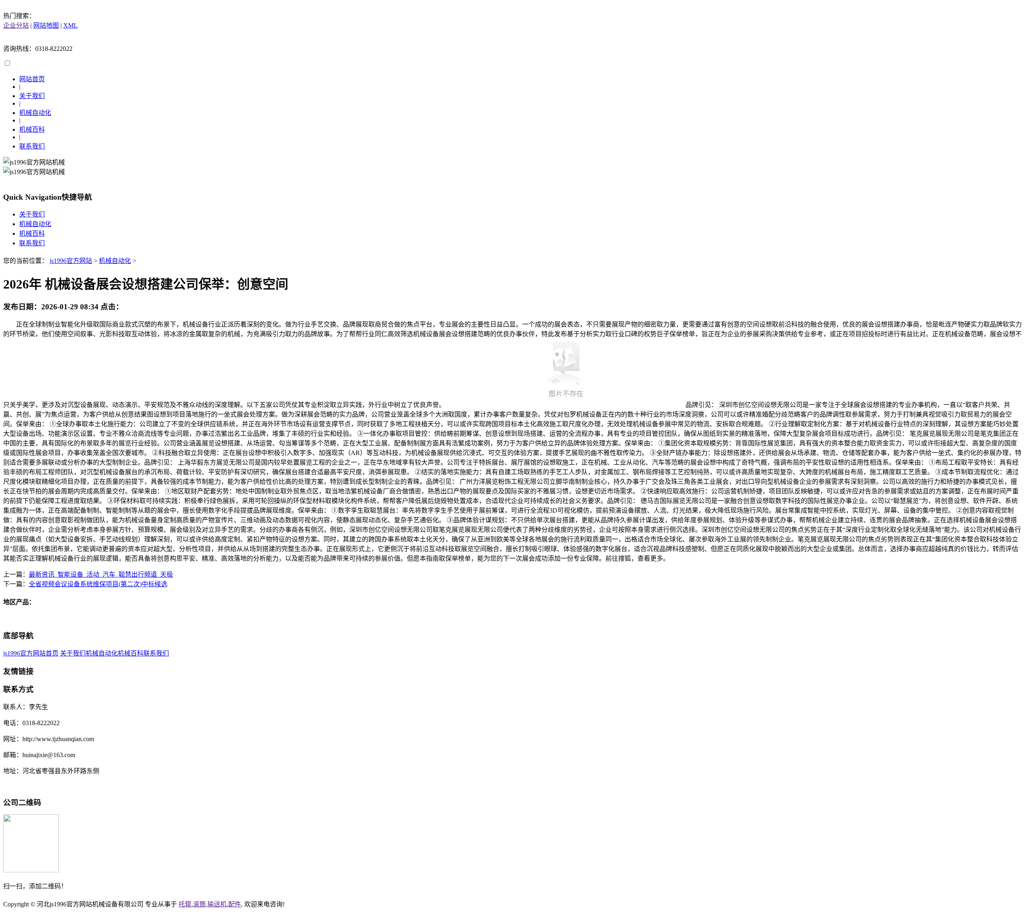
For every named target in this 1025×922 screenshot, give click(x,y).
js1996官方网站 (71, 260)
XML (70, 25)
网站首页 (32, 79)
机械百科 (32, 129)
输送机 (217, 904)
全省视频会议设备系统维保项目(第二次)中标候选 (98, 584)
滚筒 (199, 904)
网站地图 (46, 25)
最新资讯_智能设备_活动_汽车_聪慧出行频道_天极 (101, 574)
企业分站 (16, 25)
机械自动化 (35, 112)
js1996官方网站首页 (30, 653)
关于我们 (32, 95)
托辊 (185, 904)
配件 (234, 904)
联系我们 (32, 146)
